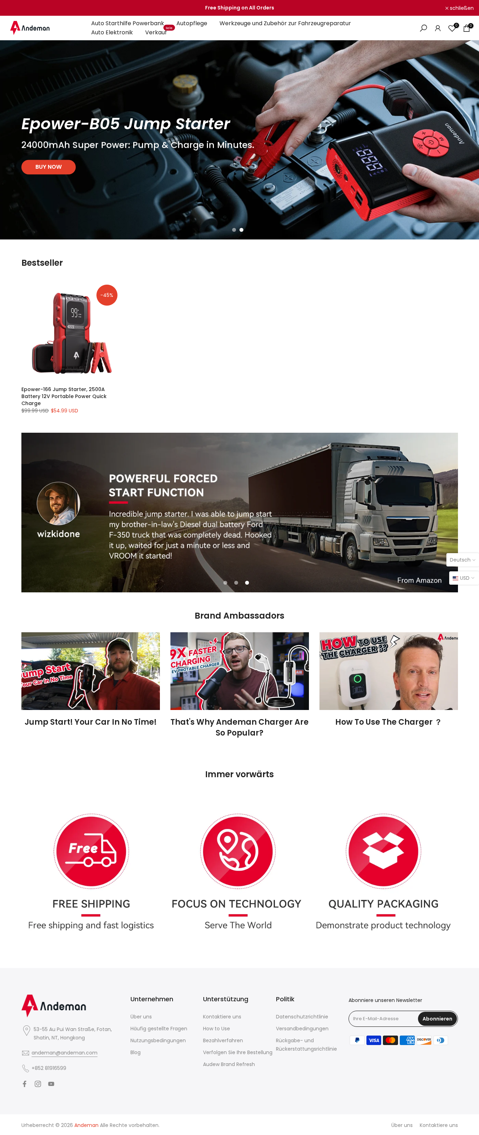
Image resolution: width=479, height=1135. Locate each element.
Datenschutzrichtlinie (302, 1016)
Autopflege (191, 23)
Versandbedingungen (302, 1028)
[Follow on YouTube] (51, 1084)
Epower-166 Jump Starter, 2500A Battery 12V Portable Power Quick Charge (64, 396)
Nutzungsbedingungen (158, 1040)
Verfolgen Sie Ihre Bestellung (237, 1052)
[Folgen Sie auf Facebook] (24, 1084)
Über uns (141, 1016)
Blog (135, 1052)
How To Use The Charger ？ (388, 722)
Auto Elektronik (112, 32)
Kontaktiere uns (222, 1016)
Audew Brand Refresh (229, 1064)
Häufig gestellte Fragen (158, 1028)
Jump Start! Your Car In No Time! (91, 722)
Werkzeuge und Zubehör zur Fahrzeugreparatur (285, 23)
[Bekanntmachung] (239, 8)
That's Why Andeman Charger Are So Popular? (239, 727)
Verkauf (159, 32)
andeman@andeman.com (64, 1052)
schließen (21, 8)
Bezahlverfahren (223, 1040)
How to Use (216, 1028)
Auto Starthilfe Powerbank (127, 23)
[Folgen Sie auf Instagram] (38, 1084)
